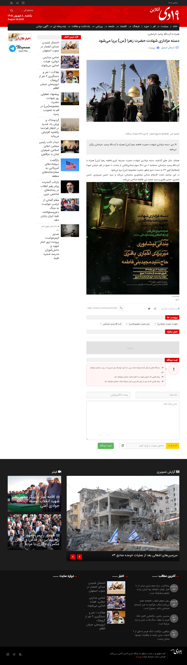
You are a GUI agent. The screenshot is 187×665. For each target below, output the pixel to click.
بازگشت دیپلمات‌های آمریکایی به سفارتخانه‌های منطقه (50, 168)
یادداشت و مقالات (81, 26)
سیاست (164, 26)
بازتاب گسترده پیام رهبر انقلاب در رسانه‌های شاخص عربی (50, 188)
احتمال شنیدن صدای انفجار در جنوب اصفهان (50, 46)
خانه (175, 26)
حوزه (146, 26)
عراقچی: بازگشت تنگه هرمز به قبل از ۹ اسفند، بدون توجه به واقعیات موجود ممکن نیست (151, 635)
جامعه (111, 26)
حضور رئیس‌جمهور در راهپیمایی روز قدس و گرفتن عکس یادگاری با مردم (37, 539)
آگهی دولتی (42, 26)
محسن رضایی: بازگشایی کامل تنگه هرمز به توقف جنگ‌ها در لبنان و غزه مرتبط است (152, 620)
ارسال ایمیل (167, 47)
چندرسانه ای (59, 26)
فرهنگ (136, 26)
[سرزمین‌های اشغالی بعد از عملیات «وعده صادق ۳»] (123, 513)
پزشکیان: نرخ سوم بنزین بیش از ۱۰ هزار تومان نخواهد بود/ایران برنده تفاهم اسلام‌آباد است (152, 589)
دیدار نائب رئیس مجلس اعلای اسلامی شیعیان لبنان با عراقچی (49, 148)
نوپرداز (139, 657)
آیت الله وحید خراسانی (112, 324)
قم (154, 26)
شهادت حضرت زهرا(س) (167, 324)
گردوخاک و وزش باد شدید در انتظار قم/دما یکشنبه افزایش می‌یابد (50, 128)
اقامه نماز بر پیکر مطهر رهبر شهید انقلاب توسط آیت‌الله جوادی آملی (35, 501)
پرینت (152, 47)
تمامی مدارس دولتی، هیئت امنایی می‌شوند (50, 61)
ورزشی (99, 26)
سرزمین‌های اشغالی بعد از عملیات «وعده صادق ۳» (145, 556)
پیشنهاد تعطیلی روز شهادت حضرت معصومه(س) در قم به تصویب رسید (50, 104)
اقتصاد (123, 26)
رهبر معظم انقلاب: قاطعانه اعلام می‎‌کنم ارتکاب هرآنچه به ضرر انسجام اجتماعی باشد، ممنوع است (151, 604)
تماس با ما (173, 2)
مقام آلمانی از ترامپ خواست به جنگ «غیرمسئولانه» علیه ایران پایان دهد (50, 210)
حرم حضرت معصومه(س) (139, 324)
